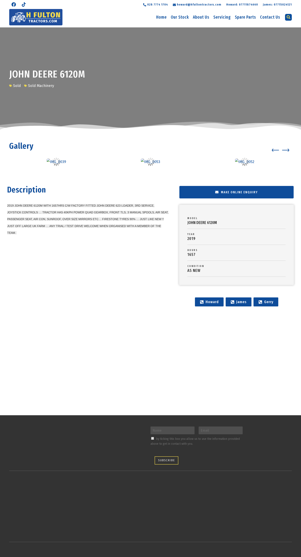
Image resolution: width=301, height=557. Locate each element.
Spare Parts (245, 17)
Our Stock (180, 17)
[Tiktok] (23, 4)
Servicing (222, 17)
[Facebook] (13, 4)
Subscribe (166, 460)
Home (161, 17)
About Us (201, 17)
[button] (197, 4)
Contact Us (270, 17)
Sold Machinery (41, 85)
